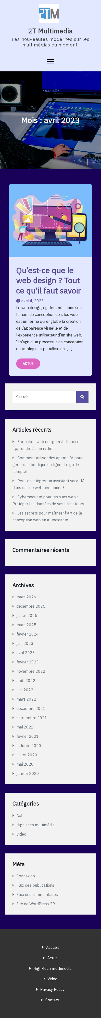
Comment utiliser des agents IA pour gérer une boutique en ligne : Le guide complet (48, 464)
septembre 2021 (31, 717)
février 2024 (27, 634)
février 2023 (27, 662)
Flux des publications (35, 885)
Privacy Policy (52, 989)
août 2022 (25, 680)
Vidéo (21, 834)
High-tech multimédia (35, 824)
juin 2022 (24, 689)
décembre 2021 (30, 708)
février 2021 (27, 736)
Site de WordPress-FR (35, 903)
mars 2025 (26, 624)
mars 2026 (26, 596)
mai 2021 (25, 727)
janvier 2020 (27, 773)
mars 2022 (26, 699)
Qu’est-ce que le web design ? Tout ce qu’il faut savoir (48, 280)
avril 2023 (25, 652)
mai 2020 (25, 764)
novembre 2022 (30, 671)
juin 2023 (24, 643)
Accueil (52, 947)
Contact (52, 999)
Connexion (25, 875)
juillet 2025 (26, 615)
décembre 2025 (30, 606)
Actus (28, 363)
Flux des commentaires (37, 894)
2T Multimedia (50, 31)
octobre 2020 (28, 745)
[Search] (82, 397)
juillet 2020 (26, 754)
